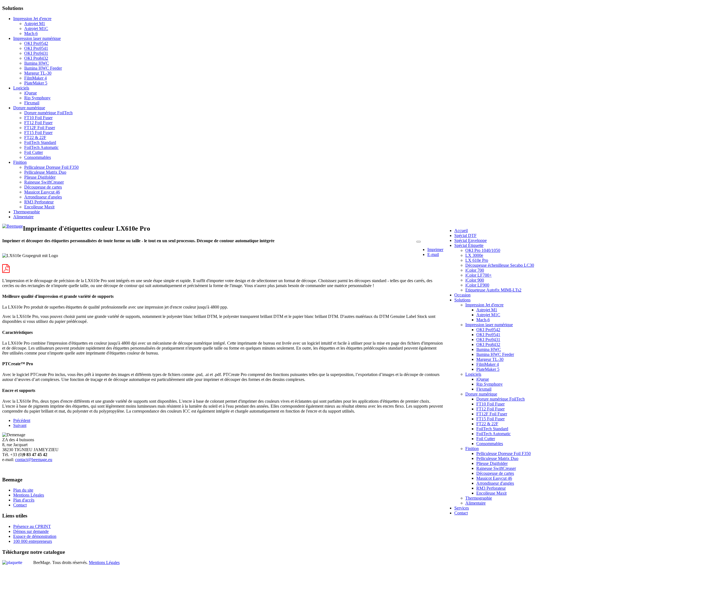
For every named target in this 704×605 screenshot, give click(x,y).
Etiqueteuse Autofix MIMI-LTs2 (493, 290)
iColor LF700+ (478, 275)
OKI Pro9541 (36, 48)
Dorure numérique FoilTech (48, 112)
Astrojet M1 (34, 23)
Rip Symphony (37, 98)
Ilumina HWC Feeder (43, 68)
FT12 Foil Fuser (38, 122)
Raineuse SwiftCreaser (44, 182)
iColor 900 (474, 280)
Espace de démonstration (34, 536)
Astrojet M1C (36, 28)
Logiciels (21, 88)
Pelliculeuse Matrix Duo (45, 172)
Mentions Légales (28, 495)
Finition (20, 162)
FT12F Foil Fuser (39, 127)
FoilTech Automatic (41, 147)
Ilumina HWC (36, 63)
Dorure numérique (29, 107)
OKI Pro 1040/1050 (482, 250)
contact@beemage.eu (33, 459)
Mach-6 (31, 33)
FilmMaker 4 (35, 78)
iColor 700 (474, 270)
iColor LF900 (477, 285)
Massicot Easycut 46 (42, 192)
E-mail (433, 254)
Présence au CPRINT (32, 526)
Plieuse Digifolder (40, 177)
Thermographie (26, 211)
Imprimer (435, 249)
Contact (20, 505)
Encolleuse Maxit (39, 207)
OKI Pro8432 (36, 58)
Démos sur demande (31, 531)
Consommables (37, 157)
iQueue (30, 93)
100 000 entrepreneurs (32, 541)
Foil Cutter (33, 152)
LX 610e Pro (476, 260)
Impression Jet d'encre (32, 18)
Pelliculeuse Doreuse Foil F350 (51, 167)
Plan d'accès (23, 500)
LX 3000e (474, 255)
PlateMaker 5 (35, 83)
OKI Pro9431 (36, 53)
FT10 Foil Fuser (38, 117)
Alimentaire (23, 216)
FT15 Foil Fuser (38, 132)
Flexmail (31, 102)
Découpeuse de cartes (43, 187)
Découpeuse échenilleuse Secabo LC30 (499, 265)
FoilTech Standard (40, 142)
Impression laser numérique (37, 38)
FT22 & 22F (35, 137)
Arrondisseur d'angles (43, 197)
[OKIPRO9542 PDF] (6, 269)
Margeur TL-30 (37, 73)
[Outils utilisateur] (418, 241)
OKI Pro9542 (36, 43)
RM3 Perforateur (39, 202)
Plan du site (23, 490)
